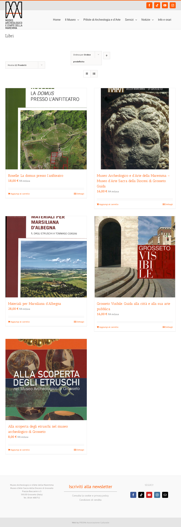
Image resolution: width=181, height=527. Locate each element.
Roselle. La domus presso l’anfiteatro (35, 175)
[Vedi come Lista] (93, 73)
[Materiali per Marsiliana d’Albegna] (46, 256)
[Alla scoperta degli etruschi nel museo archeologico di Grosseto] (46, 379)
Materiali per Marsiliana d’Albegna (34, 303)
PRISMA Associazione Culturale (94, 522)
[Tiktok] (141, 495)
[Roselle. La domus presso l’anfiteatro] (46, 128)
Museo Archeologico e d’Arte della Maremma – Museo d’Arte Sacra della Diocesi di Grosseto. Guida (133, 180)
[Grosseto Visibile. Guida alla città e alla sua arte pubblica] (135, 256)
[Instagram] (157, 495)
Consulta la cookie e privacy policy (90, 495)
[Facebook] (133, 495)
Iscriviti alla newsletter (90, 486)
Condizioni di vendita (90, 499)
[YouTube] (149, 495)
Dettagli (80, 193)
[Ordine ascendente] (106, 55)
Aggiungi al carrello (20, 193)
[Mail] (165, 495)
